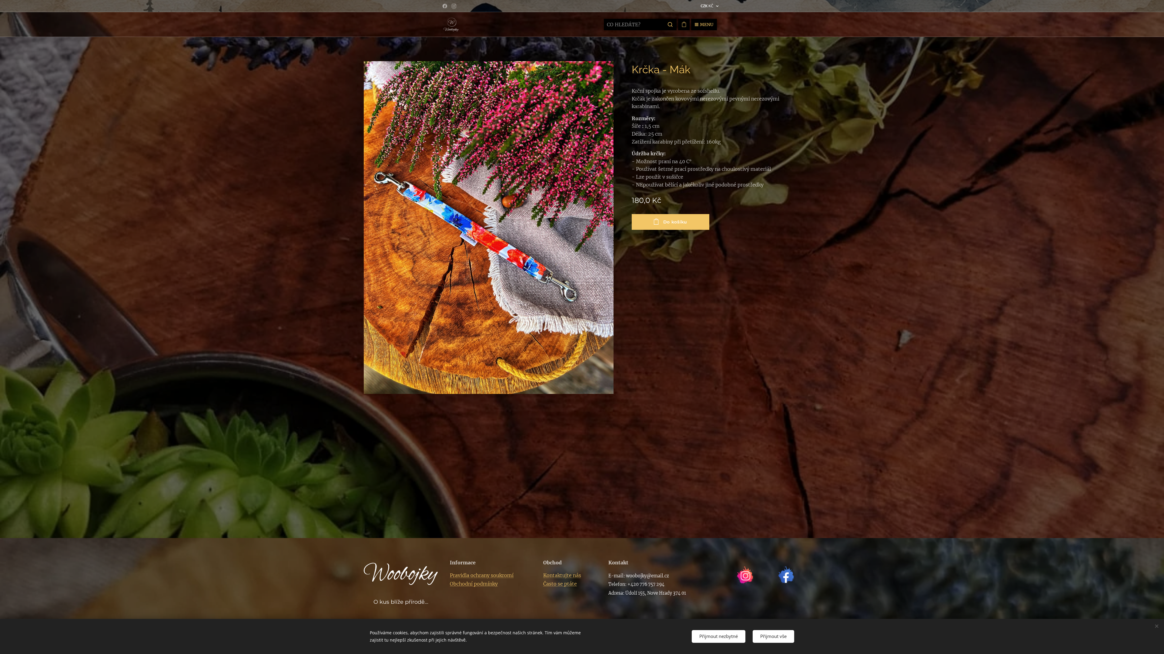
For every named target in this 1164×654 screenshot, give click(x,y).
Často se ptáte (560, 584)
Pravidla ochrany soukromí (481, 575)
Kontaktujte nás (562, 575)
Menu (706, 24)
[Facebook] (445, 6)
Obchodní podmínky (474, 584)
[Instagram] (454, 6)
